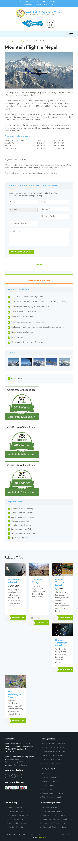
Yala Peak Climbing (49, 807)
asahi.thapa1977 (16, 759)
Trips (12, 41)
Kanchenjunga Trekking (21, 525)
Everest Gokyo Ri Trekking (22, 509)
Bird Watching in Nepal (14, 694)
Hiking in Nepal (48, 789)
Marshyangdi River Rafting (17, 815)
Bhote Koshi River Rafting (16, 827)
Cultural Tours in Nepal (59, 582)
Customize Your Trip (39, 281)
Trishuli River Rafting (14, 807)
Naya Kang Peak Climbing (52, 811)
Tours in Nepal (20, 41)
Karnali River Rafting (14, 819)
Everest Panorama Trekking (22, 513)
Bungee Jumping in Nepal (61, 643)
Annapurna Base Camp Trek (23, 533)
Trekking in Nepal (49, 777)
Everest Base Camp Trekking (23, 517)
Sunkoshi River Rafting (15, 811)
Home (7, 41)
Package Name (15, 196)
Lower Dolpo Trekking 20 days (54, 751)
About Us (46, 774)
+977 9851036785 (45, 2)
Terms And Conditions (54, 835)
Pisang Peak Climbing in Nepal (54, 819)
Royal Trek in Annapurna (52, 759)
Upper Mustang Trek (20, 538)
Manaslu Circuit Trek (20, 521)
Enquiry (39, 264)
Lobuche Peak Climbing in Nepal (55, 823)
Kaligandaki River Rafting (16, 823)
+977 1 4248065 (16, 762)
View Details (18, 618)
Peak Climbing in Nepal (51, 781)
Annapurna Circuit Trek (21, 529)
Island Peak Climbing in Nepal (54, 827)
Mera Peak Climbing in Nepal (54, 815)
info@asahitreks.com (18, 765)
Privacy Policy (66, 835)
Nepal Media (43, 837)
